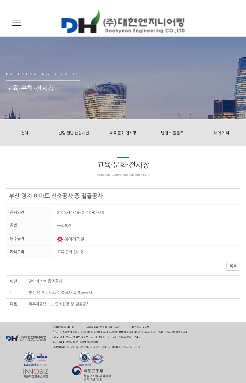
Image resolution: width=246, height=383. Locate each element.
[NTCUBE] (135, 347)
